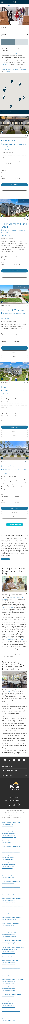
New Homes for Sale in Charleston (8, 981)
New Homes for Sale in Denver (7, 848)
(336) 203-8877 (5, 149)
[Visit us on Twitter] (9, 760)
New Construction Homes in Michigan (11, 911)
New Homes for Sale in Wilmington (8, 956)
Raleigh (5, 69)
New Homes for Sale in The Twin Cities (9, 919)
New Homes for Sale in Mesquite (8, 926)
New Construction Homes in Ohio (10, 960)
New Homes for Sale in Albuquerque (8, 942)
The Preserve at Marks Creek (14, 225)
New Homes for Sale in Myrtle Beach (9, 990)
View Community (15, 184)
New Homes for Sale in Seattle (7, 1018)
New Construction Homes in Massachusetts (12, 906)
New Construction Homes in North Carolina (13, 947)
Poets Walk (7, 466)
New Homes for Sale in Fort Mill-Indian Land (10, 984)
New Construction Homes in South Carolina (13, 979)
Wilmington (15, 69)
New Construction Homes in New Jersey (11, 930)
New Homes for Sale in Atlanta (8, 875)
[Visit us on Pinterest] (14, 760)
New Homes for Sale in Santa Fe (8, 943)
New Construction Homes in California (11, 830)
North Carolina (16, 53)
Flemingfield (8, 140)
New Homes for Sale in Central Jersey (9, 936)
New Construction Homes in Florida (11, 852)
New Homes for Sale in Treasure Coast (9, 869)
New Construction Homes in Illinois (11, 881)
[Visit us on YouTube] (19, 760)
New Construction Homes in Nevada (10, 923)
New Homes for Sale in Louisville (8, 894)
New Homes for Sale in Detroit (7, 913)
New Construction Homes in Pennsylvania (12, 973)
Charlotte (10, 69)
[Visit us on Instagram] (24, 760)
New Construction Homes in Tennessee (11, 994)
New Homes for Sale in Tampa (7, 868)
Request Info (14, 188)
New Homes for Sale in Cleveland (8, 962)
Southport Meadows (13, 309)
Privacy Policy (16, 800)
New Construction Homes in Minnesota (11, 917)
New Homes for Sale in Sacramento (8, 840)
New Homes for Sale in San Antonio (8, 1007)
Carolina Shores (22, 69)
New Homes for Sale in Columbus (8, 964)
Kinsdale (6, 387)
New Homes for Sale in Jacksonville (8, 857)
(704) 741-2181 (5, 396)
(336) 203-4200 (5, 473)
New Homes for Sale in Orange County (9, 835)
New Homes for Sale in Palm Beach (8, 864)
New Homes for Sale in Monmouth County (10, 932)
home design (11, 695)
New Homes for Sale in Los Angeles (8, 833)
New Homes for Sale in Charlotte (8, 951)
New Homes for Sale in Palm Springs (9, 837)
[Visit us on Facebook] (5, 760)
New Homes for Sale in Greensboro (8, 953)
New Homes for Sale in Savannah (8, 877)
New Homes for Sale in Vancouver (8, 1020)
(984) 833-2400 (5, 235)
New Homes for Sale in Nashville (8, 996)
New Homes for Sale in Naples (7, 861)
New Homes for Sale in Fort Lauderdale (9, 853)
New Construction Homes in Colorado (11, 846)
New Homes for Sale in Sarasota (8, 866)
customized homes (11, 691)
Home (2, 5)
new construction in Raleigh (17, 597)
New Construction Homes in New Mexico (12, 940)
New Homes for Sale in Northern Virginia (9, 1012)
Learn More (5, 559)
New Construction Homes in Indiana (11, 887)
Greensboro (7, 71)
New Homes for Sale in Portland (8, 969)
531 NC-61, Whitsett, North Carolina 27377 (14, 470)
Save (14, 193)
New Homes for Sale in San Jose (8, 842)
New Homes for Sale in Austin (7, 1001)
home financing (11, 639)
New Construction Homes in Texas (10, 1000)
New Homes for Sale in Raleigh (8, 954)
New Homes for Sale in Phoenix (8, 824)
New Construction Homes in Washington (12, 1016)
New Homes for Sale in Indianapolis (8, 888)
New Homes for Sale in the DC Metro (9, 902)
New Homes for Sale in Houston (8, 1005)
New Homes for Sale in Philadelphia (8, 975)
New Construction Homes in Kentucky (11, 892)
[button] (23, 97)
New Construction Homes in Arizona (11, 822)
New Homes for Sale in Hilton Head (8, 988)
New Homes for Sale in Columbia (8, 983)
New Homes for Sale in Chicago (8, 883)
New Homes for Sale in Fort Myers (8, 855)
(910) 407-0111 (5, 318)
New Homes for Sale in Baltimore (8, 900)
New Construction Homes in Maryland (11, 898)
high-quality (5, 64)
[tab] (14, 530)
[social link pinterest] (27, 136)
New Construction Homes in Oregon (11, 968)
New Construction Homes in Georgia (11, 873)
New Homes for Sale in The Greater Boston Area (11, 907)
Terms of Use (8, 800)
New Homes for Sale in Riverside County (9, 838)
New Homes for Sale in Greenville (8, 986)
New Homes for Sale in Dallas (7, 1003)
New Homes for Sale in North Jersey (8, 934)
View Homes (14, 23)
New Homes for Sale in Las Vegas (8, 925)
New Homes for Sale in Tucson (7, 826)
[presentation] (1, 15)
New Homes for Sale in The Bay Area (9, 831)
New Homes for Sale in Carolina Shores (9, 949)
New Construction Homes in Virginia (11, 1011)
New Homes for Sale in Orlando (8, 862)
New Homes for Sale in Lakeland (8, 859)
